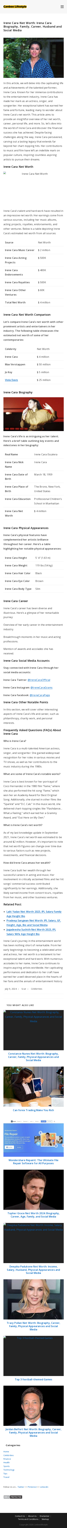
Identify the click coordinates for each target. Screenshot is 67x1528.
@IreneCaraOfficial (39, 680)
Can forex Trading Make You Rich (33, 1110)
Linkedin (44, 1486)
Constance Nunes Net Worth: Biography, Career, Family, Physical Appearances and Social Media (33, 1057)
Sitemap (45, 1519)
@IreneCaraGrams (42, 687)
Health (6, 1462)
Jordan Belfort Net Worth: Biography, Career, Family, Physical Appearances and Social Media (34, 1432)
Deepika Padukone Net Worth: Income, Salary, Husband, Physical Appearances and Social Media (33, 1270)
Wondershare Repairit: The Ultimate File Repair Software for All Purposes (34, 1162)
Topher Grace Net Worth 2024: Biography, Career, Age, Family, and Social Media (33, 1215)
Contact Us (20, 1516)
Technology (9, 1469)
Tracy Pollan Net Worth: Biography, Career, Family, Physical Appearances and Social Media (33, 1326)
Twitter (21, 1486)
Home (6, 1451)
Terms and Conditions (28, 1519)
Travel (6, 1477)
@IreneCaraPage (40, 695)
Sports (6, 1466)
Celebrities (36, 988)
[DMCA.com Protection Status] (12, 1496)
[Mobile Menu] (62, 6)
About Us (32, 1516)
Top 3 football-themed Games (33, 1379)
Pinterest (32, 1486)
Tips (5, 1473)
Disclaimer (44, 1516)
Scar (24, 988)
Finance (7, 1458)
